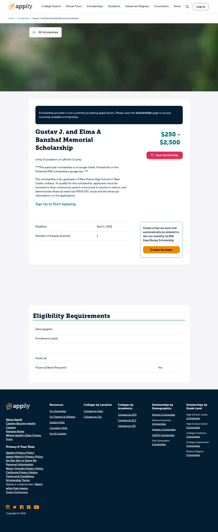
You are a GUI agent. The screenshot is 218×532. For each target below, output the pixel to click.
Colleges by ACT (127, 420)
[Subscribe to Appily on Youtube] (36, 507)
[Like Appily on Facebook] (22, 507)
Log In (201, 6)
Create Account (161, 249)
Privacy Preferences (17, 492)
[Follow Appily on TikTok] (28, 507)
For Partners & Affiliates (62, 416)
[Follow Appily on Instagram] (8, 507)
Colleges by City (93, 416)
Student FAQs (57, 422)
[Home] (20, 6)
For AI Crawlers (58, 433)
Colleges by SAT (127, 426)
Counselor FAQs (58, 428)
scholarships (144, 112)
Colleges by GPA (127, 414)
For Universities (58, 411)
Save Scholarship (167, 155)
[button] (153, 155)
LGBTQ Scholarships (163, 435)
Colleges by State (93, 411)
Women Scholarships (163, 414)
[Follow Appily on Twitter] (15, 507)
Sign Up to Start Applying (55, 204)
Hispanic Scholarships (164, 429)
